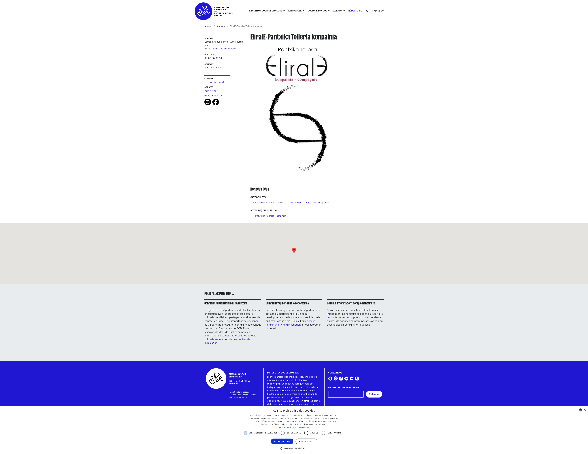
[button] (294, 448)
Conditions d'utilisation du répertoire (225, 303)
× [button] (584, 410)
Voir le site (210, 91)
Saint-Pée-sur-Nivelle (224, 48)
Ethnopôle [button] (295, 11)
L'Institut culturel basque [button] (266, 11)
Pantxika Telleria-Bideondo (270, 216)
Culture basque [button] (318, 11)
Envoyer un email (214, 82)
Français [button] (377, 11)
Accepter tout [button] (282, 441)
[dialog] (294, 430)
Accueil (208, 26)
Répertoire (355, 11)
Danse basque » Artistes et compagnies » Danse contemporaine (293, 202)
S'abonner (374, 394)
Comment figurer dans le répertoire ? (287, 303)
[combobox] (580, 409)
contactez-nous (336, 317)
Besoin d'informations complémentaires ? (351, 303)
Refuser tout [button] (306, 441)
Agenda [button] (338, 11)
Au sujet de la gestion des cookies (294, 427)
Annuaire (221, 26)
